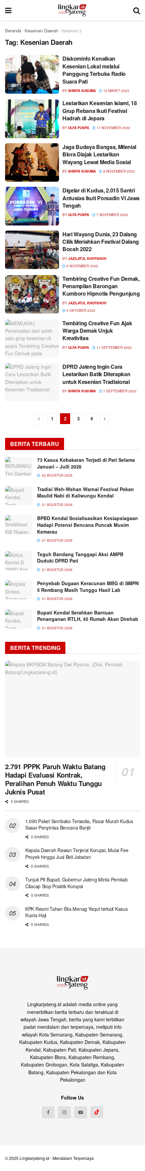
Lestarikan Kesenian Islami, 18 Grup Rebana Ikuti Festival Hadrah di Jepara (99, 110)
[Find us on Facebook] (48, 1112)
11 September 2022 (113, 347)
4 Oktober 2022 (80, 310)
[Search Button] (136, 10)
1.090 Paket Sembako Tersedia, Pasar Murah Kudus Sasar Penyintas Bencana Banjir (79, 824)
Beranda (13, 30)
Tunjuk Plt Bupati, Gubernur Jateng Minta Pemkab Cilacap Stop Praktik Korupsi (76, 883)
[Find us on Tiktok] (96, 1112)
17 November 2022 (112, 127)
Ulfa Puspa (78, 127)
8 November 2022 (118, 171)
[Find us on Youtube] (80, 1112)
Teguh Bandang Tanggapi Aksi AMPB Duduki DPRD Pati (80, 557)
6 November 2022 (81, 266)
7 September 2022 (119, 391)
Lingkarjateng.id (34, 1158)
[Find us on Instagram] (64, 1112)
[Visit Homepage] (72, 10)
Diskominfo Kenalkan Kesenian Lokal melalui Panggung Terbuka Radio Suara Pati (94, 70)
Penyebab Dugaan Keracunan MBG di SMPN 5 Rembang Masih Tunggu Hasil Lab (88, 586)
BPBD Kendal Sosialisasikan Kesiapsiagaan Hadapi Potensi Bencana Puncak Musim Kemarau (87, 525)
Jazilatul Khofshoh (87, 258)
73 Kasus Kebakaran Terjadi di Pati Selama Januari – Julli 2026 (86, 463)
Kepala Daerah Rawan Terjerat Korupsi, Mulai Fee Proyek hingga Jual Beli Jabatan (76, 853)
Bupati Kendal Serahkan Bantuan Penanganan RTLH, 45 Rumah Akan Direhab (87, 616)
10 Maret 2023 (115, 90)
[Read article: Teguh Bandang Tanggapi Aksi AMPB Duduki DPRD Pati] (18, 560)
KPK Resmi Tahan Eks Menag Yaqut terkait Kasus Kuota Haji (76, 912)
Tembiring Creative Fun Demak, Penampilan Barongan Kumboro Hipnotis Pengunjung (101, 286)
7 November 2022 (111, 214)
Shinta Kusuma (82, 90)
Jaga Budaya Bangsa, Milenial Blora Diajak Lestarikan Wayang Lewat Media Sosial (99, 154)
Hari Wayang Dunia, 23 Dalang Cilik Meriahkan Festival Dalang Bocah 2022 (100, 241)
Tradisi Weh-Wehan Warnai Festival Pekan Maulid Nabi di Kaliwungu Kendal (85, 492)
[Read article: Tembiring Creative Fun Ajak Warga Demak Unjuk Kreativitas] (32, 339)
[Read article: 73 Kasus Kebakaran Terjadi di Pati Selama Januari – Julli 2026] (18, 466)
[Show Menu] (8, 10)
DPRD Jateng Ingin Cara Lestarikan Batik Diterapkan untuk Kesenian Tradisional (96, 374)
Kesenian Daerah (41, 30)
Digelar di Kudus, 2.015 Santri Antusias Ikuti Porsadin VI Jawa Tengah (101, 197)
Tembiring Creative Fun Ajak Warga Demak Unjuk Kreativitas (97, 330)
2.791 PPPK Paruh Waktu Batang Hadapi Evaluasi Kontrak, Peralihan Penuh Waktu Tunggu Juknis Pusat (55, 779)
